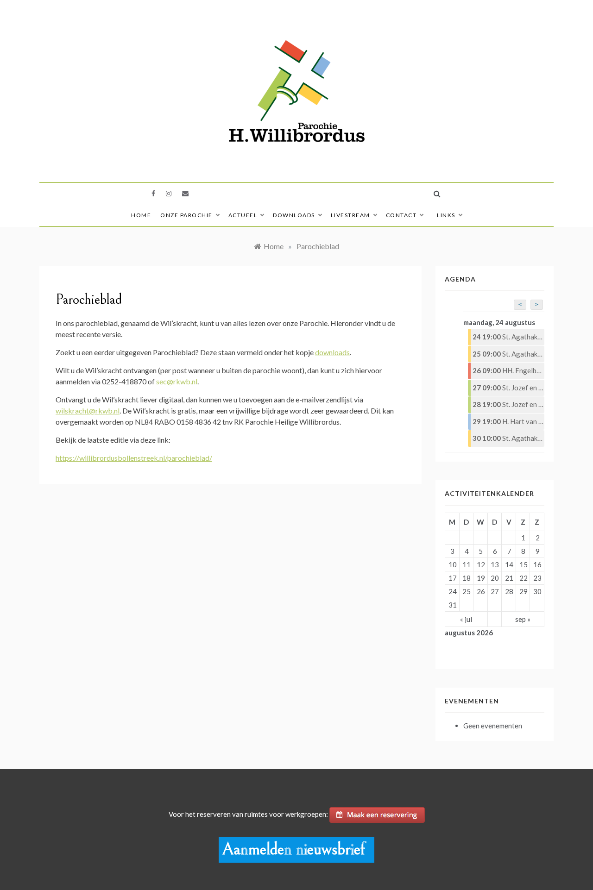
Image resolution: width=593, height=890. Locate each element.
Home (141, 215)
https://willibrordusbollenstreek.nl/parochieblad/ (134, 457)
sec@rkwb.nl (176, 381)
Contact (401, 215)
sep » (522, 619)
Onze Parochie (186, 215)
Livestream (350, 215)
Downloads (294, 215)
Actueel (243, 215)
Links (446, 215)
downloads (332, 352)
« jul (466, 619)
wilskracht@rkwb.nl (88, 410)
